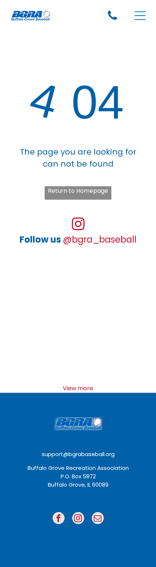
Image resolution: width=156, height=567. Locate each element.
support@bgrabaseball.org (78, 454)
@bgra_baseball (99, 239)
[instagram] (78, 519)
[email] (98, 519)
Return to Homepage (78, 191)
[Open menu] (140, 15)
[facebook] (59, 519)
